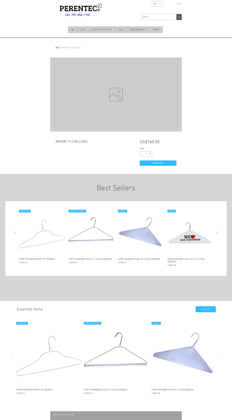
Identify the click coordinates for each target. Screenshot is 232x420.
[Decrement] (142, 153)
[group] (116, 238)
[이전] (15, 232)
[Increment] (150, 153)
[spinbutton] (146, 153)
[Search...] (179, 17)
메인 (58, 47)
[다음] (217, 232)
